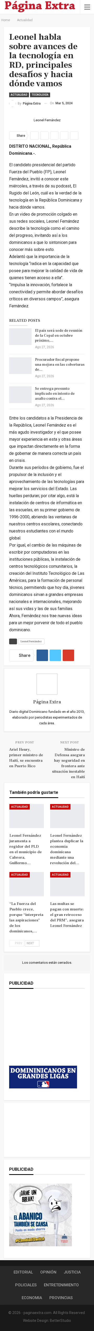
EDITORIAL (23, 1272)
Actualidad (19, 94)
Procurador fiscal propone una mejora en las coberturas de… (60, 364)
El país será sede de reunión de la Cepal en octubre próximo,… (58, 335)
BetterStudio (60, 1320)
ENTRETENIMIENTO (61, 1285)
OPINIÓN (48, 1272)
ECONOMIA (32, 1297)
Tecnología (40, 94)
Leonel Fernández (31, 641)
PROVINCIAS (61, 1297)
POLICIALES (26, 1285)
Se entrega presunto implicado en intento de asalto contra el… (55, 393)
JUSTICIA (72, 1272)
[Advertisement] (43, 1032)
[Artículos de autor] (47, 684)
